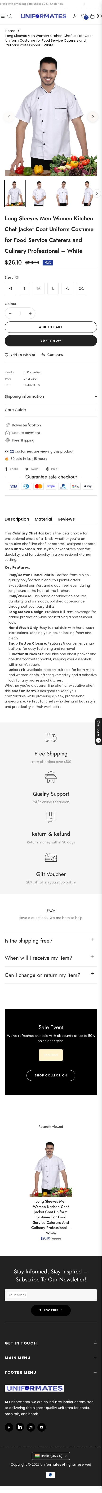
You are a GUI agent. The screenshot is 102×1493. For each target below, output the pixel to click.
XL (67, 288)
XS (11, 288)
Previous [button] (9, 117)
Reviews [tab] (66, 519)
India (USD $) (52, 1455)
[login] (73, 16)
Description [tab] (17, 519)
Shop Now (41, 4)
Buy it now (51, 341)
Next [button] (93, 117)
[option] (51, 115)
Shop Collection (51, 1075)
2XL (81, 288)
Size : (12, 277)
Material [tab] (43, 519)
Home (10, 30)
